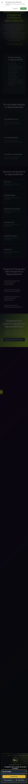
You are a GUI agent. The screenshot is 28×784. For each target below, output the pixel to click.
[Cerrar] (25, 771)
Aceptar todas (14, 776)
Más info (23, 773)
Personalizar (21, 780)
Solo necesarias (8, 780)
